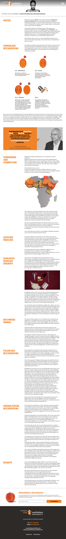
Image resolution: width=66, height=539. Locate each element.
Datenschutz (36, 534)
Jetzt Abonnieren (54, 501)
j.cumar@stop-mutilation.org (33, 528)
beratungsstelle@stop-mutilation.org (33, 529)
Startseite (4, 14)
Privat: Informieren (13, 14)
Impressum (29, 534)
